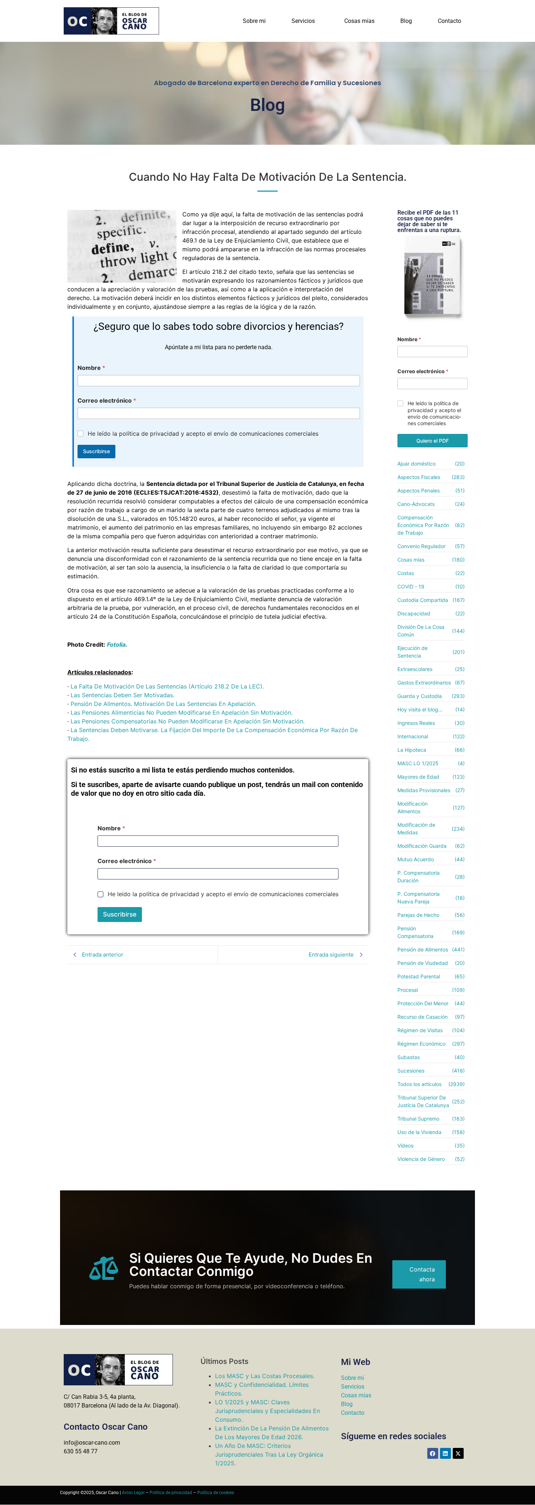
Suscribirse (96, 451)
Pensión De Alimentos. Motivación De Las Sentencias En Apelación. (163, 703)
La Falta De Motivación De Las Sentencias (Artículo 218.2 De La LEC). (167, 686)
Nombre (91, 367)
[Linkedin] (445, 1453)
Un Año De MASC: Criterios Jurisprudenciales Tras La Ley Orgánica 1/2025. (269, 1454)
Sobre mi (254, 20)
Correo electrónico (107, 400)
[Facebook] (432, 1453)
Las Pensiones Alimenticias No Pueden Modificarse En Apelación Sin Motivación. (182, 712)
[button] (305, 21)
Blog (406, 20)
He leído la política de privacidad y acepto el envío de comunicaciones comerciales (203, 433)
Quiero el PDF (432, 441)
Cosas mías (359, 20)
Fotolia (116, 644)
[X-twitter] (458, 1453)
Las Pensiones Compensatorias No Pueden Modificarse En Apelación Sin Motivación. (188, 721)
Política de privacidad (171, 1492)
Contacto (449, 20)
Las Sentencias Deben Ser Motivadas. (122, 695)
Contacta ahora (422, 1274)
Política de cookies (215, 1492)
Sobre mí (352, 1377)
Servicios (303, 20)
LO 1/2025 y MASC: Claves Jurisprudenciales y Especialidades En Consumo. (267, 1410)
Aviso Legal (133, 1492)
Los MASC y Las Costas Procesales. (264, 1376)
